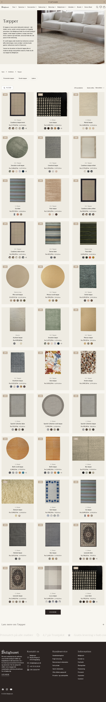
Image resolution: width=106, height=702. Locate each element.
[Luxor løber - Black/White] (80, 601)
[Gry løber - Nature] (21, 214)
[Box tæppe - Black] (83, 472)
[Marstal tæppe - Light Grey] (83, 128)
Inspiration (81, 675)
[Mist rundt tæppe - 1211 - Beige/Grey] (11, 300)
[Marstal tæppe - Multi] (93, 128)
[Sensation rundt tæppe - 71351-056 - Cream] (16, 171)
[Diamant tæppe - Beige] (19, 515)
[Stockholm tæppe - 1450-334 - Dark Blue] (17, 386)
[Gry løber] (18, 190)
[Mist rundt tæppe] (18, 276)
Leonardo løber (88, 553)
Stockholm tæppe (18, 380)
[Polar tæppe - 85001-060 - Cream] (53, 214)
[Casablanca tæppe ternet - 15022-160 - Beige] (16, 128)
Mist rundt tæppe (18, 294)
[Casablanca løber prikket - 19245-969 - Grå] (93, 214)
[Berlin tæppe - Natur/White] (52, 472)
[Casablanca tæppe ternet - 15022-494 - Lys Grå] (20, 128)
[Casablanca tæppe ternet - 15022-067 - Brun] (13, 128)
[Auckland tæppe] (18, 319)
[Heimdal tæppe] (18, 534)
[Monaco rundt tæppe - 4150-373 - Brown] (56, 300)
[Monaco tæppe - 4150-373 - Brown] (91, 343)
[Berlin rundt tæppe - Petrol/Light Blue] (23, 472)
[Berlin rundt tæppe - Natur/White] (16, 472)
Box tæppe (88, 466)
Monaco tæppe (88, 337)
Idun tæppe (53, 553)
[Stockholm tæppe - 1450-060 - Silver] (14, 386)
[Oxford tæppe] (88, 276)
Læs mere (5, 674)
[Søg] (97, 7)
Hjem (3, 72)
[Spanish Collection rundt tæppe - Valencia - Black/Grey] (58, 429)
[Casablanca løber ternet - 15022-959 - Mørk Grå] (23, 257)
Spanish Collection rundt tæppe (53, 423)
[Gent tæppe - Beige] (51, 515)
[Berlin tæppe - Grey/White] (48, 472)
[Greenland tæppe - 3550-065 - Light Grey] (53, 171)
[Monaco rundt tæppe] (53, 276)
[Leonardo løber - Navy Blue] (93, 558)
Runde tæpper (23, 78)
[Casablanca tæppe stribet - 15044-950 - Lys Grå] (88, 171)
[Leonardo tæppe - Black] (10, 601)
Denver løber (53, 251)
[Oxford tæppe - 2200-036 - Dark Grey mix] (85, 300)
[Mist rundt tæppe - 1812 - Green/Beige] (24, 300)
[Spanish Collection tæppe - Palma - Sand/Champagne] (90, 429)
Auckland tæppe (17, 337)
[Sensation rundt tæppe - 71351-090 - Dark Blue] (23, 171)
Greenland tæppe (53, 165)
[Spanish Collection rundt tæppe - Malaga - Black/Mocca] (51, 429)
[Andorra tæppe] (88, 362)
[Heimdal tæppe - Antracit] (16, 558)
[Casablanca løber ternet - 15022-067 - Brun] (13, 257)
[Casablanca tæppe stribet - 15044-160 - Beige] (85, 171)
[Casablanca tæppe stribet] (88, 147)
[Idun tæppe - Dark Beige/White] (53, 558)
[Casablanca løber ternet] (18, 233)
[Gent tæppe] (53, 491)
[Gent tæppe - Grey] (58, 515)
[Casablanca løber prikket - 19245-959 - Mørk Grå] (90, 214)
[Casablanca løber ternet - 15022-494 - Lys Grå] (20, 257)
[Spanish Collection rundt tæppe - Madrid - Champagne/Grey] (48, 429)
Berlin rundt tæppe (17, 466)
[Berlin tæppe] (53, 448)
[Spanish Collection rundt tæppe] (53, 405)
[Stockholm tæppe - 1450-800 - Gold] (21, 386)
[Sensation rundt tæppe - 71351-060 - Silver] (20, 171)
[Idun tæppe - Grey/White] (49, 558)
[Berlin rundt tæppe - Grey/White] (13, 472)
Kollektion (11, 72)
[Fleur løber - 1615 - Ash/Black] (83, 257)
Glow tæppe (53, 380)
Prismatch (81, 672)
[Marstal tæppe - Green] (90, 128)
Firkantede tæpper (8, 78)
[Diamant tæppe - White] (16, 515)
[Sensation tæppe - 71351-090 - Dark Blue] (58, 343)
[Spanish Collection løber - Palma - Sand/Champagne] (19, 429)
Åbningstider (81, 665)
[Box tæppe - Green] (86, 472)
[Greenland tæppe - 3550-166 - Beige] (56, 171)
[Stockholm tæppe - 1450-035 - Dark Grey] (11, 386)
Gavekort (80, 679)
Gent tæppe (53, 509)
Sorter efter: (90, 88)
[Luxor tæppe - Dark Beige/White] (55, 128)
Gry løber (17, 208)
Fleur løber (88, 251)
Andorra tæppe (88, 380)
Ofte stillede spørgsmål (59, 672)
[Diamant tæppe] (18, 491)
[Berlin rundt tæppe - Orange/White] (20, 472)
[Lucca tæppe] (53, 578)
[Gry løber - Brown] (17, 214)
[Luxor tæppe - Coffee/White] (52, 128)
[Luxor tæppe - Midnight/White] (58, 128)
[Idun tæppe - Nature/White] (56, 558)
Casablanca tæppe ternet (17, 122)
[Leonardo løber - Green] (87, 558)
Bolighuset (81, 655)
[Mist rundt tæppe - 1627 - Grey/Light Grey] (21, 300)
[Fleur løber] (88, 233)
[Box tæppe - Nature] (93, 472)
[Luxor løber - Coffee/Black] (84, 601)
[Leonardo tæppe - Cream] (13, 601)
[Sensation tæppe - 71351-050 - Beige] (48, 343)
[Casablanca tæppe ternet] (18, 104)
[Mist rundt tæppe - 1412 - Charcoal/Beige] (17, 300)
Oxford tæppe (88, 294)
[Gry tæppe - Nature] (91, 515)
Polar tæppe (53, 208)
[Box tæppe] (88, 448)
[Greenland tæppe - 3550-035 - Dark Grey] (49, 171)
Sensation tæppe (53, 337)
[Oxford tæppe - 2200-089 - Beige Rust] (88, 300)
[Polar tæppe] (53, 190)
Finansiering (81, 669)
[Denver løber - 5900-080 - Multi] (51, 257)
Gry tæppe (88, 509)
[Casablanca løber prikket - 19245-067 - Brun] (86, 214)
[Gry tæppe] (88, 491)
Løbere (34, 78)
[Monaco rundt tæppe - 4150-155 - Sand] (49, 300)
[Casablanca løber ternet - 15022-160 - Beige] (16, 257)
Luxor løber (88, 596)
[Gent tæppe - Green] (54, 515)
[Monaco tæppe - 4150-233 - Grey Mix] (88, 343)
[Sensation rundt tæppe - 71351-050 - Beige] (13, 171)
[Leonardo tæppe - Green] (16, 601)
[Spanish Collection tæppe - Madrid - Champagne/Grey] (83, 429)
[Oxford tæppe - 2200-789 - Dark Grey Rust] (91, 300)
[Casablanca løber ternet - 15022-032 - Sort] (10, 257)
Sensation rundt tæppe (17, 165)
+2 (26, 128)
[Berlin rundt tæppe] (18, 448)
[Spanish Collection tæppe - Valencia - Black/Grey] (93, 429)
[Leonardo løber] (88, 534)
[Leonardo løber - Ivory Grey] (90, 558)
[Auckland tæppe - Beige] (21, 343)
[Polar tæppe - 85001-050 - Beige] (49, 214)
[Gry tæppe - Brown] (88, 515)
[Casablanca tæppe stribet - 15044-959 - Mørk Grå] (91, 171)
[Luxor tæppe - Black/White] (45, 128)
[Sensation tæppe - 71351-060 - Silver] (55, 343)
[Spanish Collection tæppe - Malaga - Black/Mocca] (86, 429)
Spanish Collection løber (18, 423)
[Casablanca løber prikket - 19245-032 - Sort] (83, 214)
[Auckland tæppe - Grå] (14, 343)
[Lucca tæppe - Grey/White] (59, 601)
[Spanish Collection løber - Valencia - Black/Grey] (22, 429)
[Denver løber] (53, 233)
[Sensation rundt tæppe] (18, 147)
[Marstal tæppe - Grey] (86, 128)
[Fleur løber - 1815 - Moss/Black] (86, 257)
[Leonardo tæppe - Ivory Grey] (20, 601)
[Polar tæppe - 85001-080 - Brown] (56, 214)
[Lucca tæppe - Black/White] (53, 601)
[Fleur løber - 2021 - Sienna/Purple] (90, 257)
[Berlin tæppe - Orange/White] (55, 472)
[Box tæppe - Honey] (90, 472)
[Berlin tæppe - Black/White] (45, 472)
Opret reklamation (57, 669)
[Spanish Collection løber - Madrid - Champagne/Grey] (12, 429)
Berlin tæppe (53, 466)
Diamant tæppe (17, 509)
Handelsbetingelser (58, 655)
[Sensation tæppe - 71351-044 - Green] (45, 343)
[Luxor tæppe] (53, 104)
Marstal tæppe (88, 122)
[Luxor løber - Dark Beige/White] (90, 601)
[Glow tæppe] (53, 362)
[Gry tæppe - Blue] (85, 515)
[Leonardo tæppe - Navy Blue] (23, 601)
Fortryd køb (55, 665)
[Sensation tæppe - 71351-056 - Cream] (52, 343)
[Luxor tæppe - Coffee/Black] (48, 128)
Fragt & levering (57, 659)
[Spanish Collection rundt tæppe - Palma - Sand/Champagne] (54, 429)
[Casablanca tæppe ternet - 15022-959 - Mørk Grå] (23, 128)
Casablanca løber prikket (88, 208)
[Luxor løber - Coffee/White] (87, 601)
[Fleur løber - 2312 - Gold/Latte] (93, 257)
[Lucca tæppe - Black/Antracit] (49, 601)
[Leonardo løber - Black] (80, 558)
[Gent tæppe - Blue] (48, 515)
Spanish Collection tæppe (88, 423)
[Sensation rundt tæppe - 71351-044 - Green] (10, 171)
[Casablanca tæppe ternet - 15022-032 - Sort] (10, 128)
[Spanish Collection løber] (18, 405)
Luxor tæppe (53, 122)
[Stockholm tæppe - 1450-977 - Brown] (24, 386)
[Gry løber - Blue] (14, 214)
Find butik (81, 662)
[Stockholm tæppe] (18, 362)
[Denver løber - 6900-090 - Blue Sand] (54, 257)
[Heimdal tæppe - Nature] (19, 558)
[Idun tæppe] (53, 534)
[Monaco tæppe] (88, 319)
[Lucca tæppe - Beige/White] (46, 601)
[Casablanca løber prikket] (88, 190)
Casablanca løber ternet (18, 251)
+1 (26, 472)
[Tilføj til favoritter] (30, 103)
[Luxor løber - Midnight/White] (93, 601)
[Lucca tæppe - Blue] (56, 601)
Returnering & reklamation (60, 662)
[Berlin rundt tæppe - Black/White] (10, 472)
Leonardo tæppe (17, 596)
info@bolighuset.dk (35, 663)
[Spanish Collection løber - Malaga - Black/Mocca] (16, 429)
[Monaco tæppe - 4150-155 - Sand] (85, 343)
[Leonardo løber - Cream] (84, 558)
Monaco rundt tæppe (53, 294)
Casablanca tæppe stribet (88, 165)
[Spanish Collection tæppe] (88, 405)
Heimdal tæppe (17, 553)
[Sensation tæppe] (53, 319)
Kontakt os (81, 659)
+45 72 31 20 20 (35, 666)
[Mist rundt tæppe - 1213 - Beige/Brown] (14, 300)
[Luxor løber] (88, 578)
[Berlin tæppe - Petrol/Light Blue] (58, 472)
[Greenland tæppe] (53, 147)
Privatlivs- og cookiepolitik (60, 675)
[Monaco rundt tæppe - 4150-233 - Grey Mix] (53, 300)
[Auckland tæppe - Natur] (17, 343)
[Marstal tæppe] (88, 104)
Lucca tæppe (53, 596)
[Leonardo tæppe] (18, 578)
